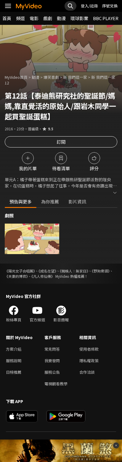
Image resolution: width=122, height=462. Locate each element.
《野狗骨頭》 (101, 270)
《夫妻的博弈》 (16, 276)
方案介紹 (13, 349)
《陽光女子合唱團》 (20, 270)
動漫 (61, 18)
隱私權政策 (89, 360)
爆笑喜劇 (51, 77)
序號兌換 (110, 6)
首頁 (6, 18)
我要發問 (52, 360)
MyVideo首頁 (16, 77)
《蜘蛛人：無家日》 (74, 270)
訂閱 (61, 142)
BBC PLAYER (105, 18)
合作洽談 (87, 372)
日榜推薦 (13, 372)
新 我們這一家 (75, 77)
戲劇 (47, 18)
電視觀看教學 (56, 383)
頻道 (20, 18)
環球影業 (79, 18)
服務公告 (52, 372)
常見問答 (52, 349)
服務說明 (13, 360)
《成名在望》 (47, 270)
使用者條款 (89, 349)
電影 (34, 18)
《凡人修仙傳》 (42, 276)
